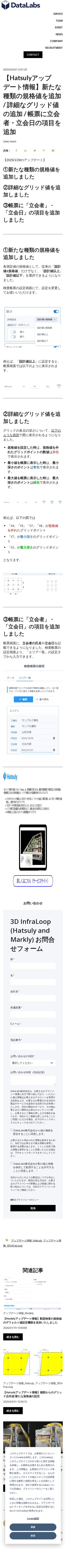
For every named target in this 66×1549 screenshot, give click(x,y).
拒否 (33, 1535)
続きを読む (13, 1337)
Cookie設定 (33, 1518)
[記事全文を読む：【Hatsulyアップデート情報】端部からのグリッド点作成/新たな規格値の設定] (33, 1364)
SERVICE (58, 14)
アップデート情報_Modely (18, 1313)
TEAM (59, 20)
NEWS (59, 34)
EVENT (59, 27)
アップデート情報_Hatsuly (26, 1240)
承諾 (33, 1527)
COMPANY (56, 41)
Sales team (9, 141)
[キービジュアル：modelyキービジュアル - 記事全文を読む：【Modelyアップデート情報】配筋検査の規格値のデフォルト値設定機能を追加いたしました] (33, 1293)
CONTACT (33, 54)
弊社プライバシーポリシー (25, 1199)
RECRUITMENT (54, 48)
